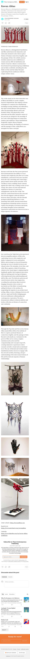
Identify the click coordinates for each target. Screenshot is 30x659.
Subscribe (22, 2)
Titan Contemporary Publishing (11, 18)
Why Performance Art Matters (10, 598)
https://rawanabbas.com (17, 523)
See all (4, 629)
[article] (15, 601)
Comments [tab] (4, 577)
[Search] (27, 594)
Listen (27, 19)
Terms (18, 649)
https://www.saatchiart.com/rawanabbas (13, 528)
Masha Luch (4, 620)
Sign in (27, 2)
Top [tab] (3, 594)
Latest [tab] (6, 594)
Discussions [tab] (11, 594)
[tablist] (7, 577)
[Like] (2, 23)
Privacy (14, 649)
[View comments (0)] (5, 23)
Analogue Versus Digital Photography (8, 609)
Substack (8, 656)
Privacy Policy (25, 561)
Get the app (22, 652)
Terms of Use (21, 560)
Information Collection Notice (14, 561)
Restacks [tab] (10, 577)
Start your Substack (11, 652)
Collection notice (25, 649)
